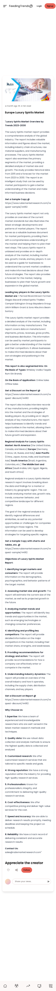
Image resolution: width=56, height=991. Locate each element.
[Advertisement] (28, 43)
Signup (50, 6)
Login (39, 6)
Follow (27, 870)
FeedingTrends (19, 6)
